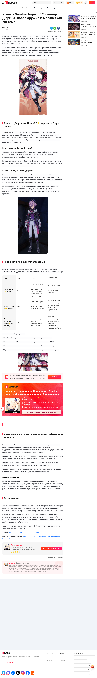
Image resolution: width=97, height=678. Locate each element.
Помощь (62, 660)
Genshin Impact (22, 8)
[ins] (23, 673)
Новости (11, 8)
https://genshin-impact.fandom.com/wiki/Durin (26, 532)
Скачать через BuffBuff (52, 548)
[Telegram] (3, 673)
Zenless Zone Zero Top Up (82, 673)
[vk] (13, 673)
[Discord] (8, 673)
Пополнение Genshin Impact (83, 669)
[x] (18, 673)
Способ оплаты (64, 657)
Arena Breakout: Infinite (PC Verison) (84, 657)
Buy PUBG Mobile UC (80, 661)
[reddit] (32, 673)
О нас (48, 657)
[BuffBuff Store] (11, 2)
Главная (4, 8)
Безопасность (50, 660)
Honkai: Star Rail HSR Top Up (82, 665)
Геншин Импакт (17, 545)
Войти (92, 3)
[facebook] (28, 673)
